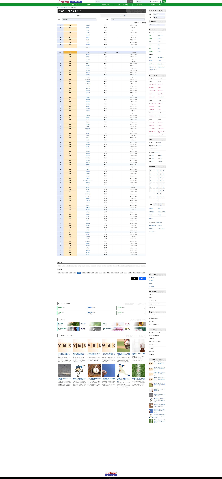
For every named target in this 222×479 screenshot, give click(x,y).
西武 (159, 48)
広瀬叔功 (88, 68)
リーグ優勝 (151, 286)
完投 (63, 265)
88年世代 (151, 228)
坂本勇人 (88, 27)
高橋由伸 (88, 214)
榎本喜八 (88, 54)
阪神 (150, 35)
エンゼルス (151, 134)
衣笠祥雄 (88, 90)
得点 (71, 272)
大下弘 (87, 218)
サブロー (88, 220)
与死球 (119, 265)
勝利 (80, 265)
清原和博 (88, 151)
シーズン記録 (123, 15)
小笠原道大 (87, 79)
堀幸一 (87, 137)
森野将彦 (88, 164)
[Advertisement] (92, 291)
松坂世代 (160, 225)
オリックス (160, 41)
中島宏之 (88, 142)
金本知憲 (88, 34)
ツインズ (151, 112)
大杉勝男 (88, 202)
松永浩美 (88, 153)
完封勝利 (68, 265)
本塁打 (88, 272)
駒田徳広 (88, 117)
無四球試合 (74, 265)
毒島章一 (88, 227)
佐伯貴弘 (88, 223)
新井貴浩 (88, 77)
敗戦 (84, 265)
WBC (62, 4)
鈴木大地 (88, 236)
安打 (75, 272)
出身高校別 (160, 208)
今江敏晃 (88, 175)
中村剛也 (88, 110)
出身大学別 (151, 211)
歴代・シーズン (123, 4)
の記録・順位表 (154, 1)
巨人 (150, 41)
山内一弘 (88, 32)
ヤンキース (151, 87)
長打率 (138, 272)
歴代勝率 (151, 280)
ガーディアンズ (152, 103)
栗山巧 (87, 61)
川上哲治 (88, 59)
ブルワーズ (160, 103)
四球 (112, 272)
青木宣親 (88, 182)
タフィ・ (88, 196)
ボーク (133, 265)
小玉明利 (88, 115)
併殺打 (129, 272)
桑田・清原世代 (152, 225)
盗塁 (100, 272)
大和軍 (159, 60)
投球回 (99, 265)
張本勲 (87, 42)
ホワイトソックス (153, 115)
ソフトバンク (160, 35)
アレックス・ (87, 180)
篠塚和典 (88, 250)
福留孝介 (88, 56)
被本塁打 (109, 265)
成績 (75, 4)
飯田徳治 (88, 155)
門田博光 (88, 81)
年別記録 (105, 4)
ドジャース (160, 122)
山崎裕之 (88, 97)
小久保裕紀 (87, 83)
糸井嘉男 (88, 160)
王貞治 (87, 39)
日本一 (150, 283)
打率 (134, 272)
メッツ (159, 87)
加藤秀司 (88, 104)
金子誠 (87, 247)
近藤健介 (88, 198)
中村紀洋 (88, 108)
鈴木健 (87, 234)
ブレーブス (160, 93)
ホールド (94, 265)
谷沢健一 (88, 146)
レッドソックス (152, 90)
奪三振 (124, 265)
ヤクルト (151, 51)
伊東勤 (87, 229)
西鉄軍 (150, 60)
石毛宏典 (88, 191)
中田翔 (87, 254)
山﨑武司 (88, 124)
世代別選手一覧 (152, 231)
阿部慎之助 (87, 128)
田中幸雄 (88, 70)
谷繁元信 (88, 72)
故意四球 (117, 272)
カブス (159, 106)
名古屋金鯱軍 (160, 57)
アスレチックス (152, 131)
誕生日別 (151, 218)
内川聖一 (88, 113)
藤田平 (87, 119)
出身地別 (151, 208)
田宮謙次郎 (87, 232)
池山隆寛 (88, 252)
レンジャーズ (152, 128)
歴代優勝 (90, 4)
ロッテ (159, 51)
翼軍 (150, 57)
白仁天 (87, 238)
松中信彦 (88, 173)
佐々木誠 (88, 245)
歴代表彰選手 (139, 4)
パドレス (160, 125)
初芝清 (87, 169)
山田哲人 (88, 184)
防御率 (143, 265)
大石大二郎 (87, 241)
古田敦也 (88, 101)
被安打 (104, 265)
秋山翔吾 (88, 209)
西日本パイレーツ (153, 63)
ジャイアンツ (160, 128)
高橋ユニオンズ (152, 67)
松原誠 (87, 63)
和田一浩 (88, 88)
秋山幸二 (88, 86)
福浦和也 (88, 74)
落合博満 (88, 99)
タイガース (151, 106)
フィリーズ (160, 84)
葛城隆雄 (88, 207)
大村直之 (88, 211)
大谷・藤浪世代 (161, 228)
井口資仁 (88, 106)
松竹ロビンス (160, 63)
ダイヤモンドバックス (161, 132)
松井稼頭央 (87, 47)
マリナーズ (151, 122)
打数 (67, 272)
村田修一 (88, 144)
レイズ (150, 93)
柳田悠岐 (88, 225)
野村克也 (88, 65)
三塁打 (83, 272)
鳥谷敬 (87, 133)
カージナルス (160, 112)
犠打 (104, 272)
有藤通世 (88, 178)
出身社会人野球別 (161, 211)
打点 (97, 272)
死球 (122, 272)
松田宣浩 (88, 166)
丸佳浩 (87, 135)
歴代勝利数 (151, 277)
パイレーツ (160, 115)
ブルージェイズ (152, 84)
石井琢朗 (88, 92)
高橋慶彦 (88, 243)
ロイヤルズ (151, 109)
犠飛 (108, 272)
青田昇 (87, 216)
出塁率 (143, 272)
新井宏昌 (88, 162)
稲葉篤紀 (88, 37)
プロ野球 (156, 4)
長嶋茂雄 (88, 44)
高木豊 (87, 189)
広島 (150, 48)
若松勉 (87, 122)
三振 (125, 272)
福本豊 (87, 30)
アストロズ (151, 125)
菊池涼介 (88, 187)
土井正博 (88, 200)
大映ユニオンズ (161, 67)
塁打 (93, 272)
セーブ (88, 265)
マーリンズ (160, 90)
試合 (59, 272)
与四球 (114, 265)
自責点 (138, 265)
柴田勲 (87, 205)
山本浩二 (88, 95)
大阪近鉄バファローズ (153, 70)
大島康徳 (88, 171)
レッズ (159, 109)
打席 (63, 272)
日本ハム (160, 38)
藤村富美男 (87, 157)
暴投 (129, 265)
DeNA (150, 38)
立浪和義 (88, 25)
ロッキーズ (160, 134)
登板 (59, 265)
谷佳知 (87, 126)
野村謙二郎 (87, 193)
